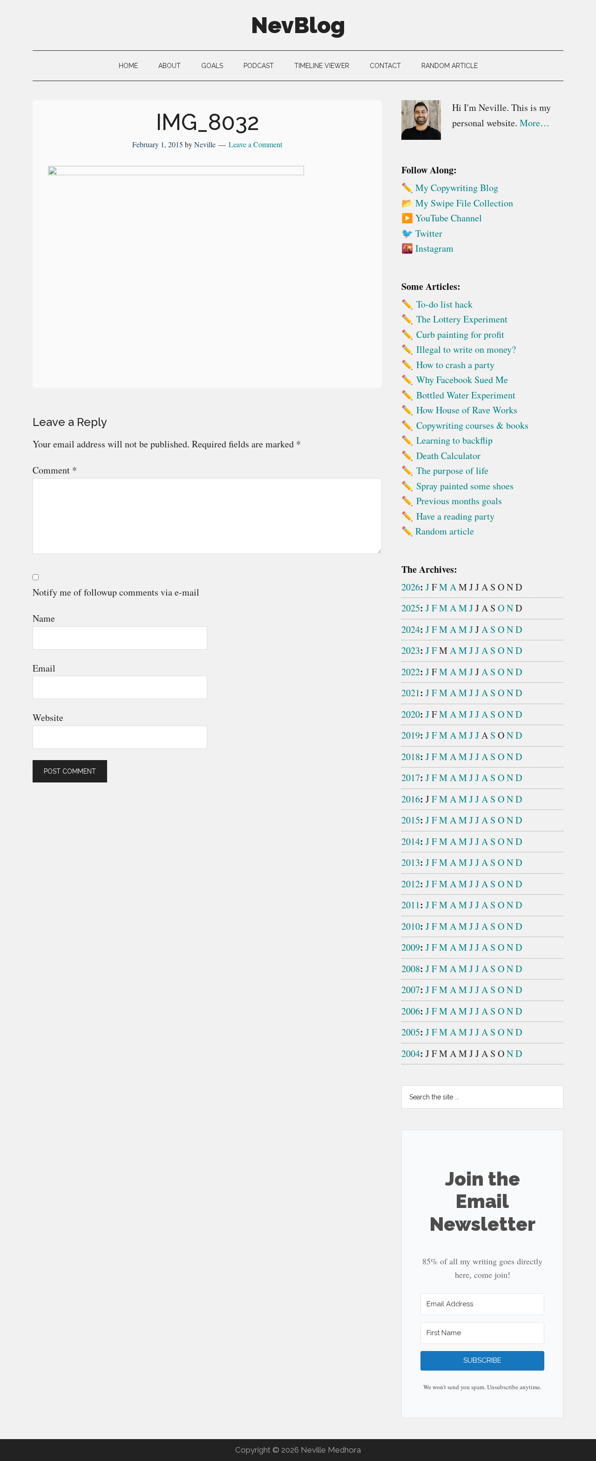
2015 (410, 820)
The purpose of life (452, 470)
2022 (410, 671)
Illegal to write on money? (466, 349)
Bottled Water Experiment (465, 395)
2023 (410, 650)
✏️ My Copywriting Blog (449, 187)
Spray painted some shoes (465, 486)
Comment (55, 470)
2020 (410, 714)
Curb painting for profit (460, 334)
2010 (410, 926)
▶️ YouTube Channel (441, 218)
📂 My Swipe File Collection (457, 203)
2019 (410, 735)
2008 (410, 968)
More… (534, 123)
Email (44, 668)
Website (48, 717)
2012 (410, 884)
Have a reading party (455, 516)
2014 (410, 841)
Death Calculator (448, 455)
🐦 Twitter (421, 233)
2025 (410, 608)
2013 (410, 862)
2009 (410, 947)
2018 (410, 756)
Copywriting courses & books (472, 425)
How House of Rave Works (466, 410)
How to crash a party (455, 364)
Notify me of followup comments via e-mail (116, 592)
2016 (410, 799)
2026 (410, 587)
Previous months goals (459, 500)
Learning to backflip (454, 440)
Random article (444, 531)
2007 (410, 989)
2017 (410, 777)
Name (44, 618)
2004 (410, 1053)
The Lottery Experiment (462, 319)
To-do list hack (444, 304)
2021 (410, 692)
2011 (410, 905)
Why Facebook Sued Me (462, 379)
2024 (410, 629)
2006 (410, 1011)
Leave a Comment (255, 144)
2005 (410, 1032)
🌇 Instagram (427, 248)
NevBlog (298, 25)
